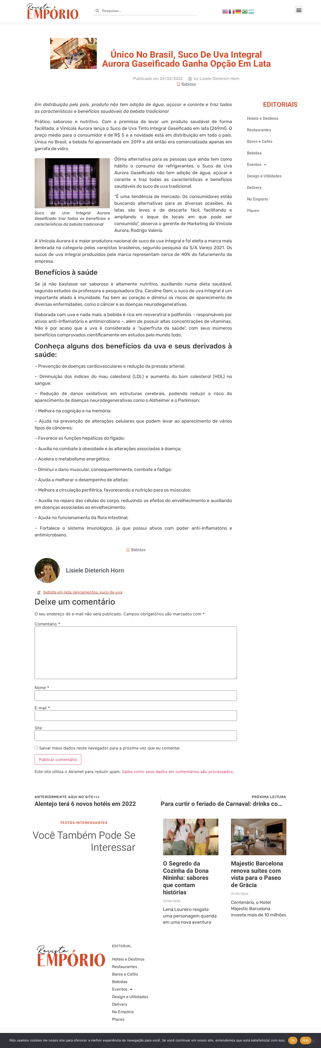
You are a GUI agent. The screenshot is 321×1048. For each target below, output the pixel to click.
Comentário (47, 624)
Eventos (254, 164)
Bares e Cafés (259, 141)
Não (305, 1040)
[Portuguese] (245, 11)
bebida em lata (57, 592)
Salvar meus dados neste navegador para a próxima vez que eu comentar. (110, 748)
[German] (238, 11)
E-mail (42, 708)
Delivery (254, 187)
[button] (299, 10)
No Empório (257, 199)
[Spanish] (251, 11)
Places (253, 210)
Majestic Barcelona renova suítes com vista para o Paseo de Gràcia (257, 874)
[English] (225, 11)
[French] (232, 11)
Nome (42, 688)
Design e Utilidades (264, 176)
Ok (293, 1040)
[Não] (313, 1040)
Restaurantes (259, 130)
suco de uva (111, 592)
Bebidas (189, 84)
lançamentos (85, 592)
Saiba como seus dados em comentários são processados (177, 771)
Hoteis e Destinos (262, 118)
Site (38, 728)
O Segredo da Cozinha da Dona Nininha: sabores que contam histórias (186, 878)
